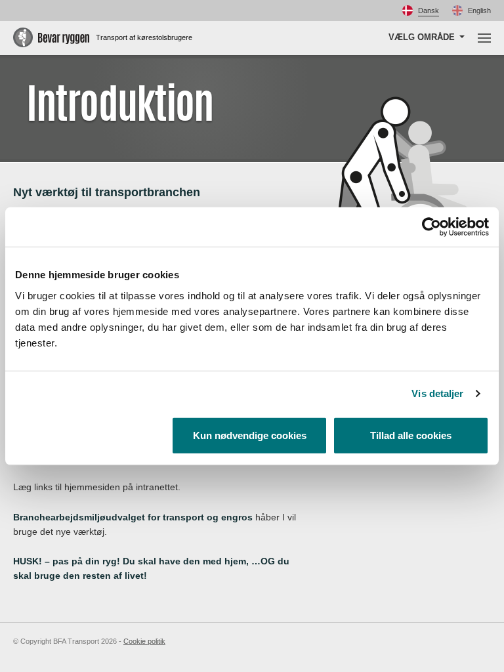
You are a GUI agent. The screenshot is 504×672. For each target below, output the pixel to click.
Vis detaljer (437, 393)
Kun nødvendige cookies (249, 434)
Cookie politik (144, 641)
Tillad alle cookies (411, 434)
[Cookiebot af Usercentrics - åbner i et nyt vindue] (431, 227)
